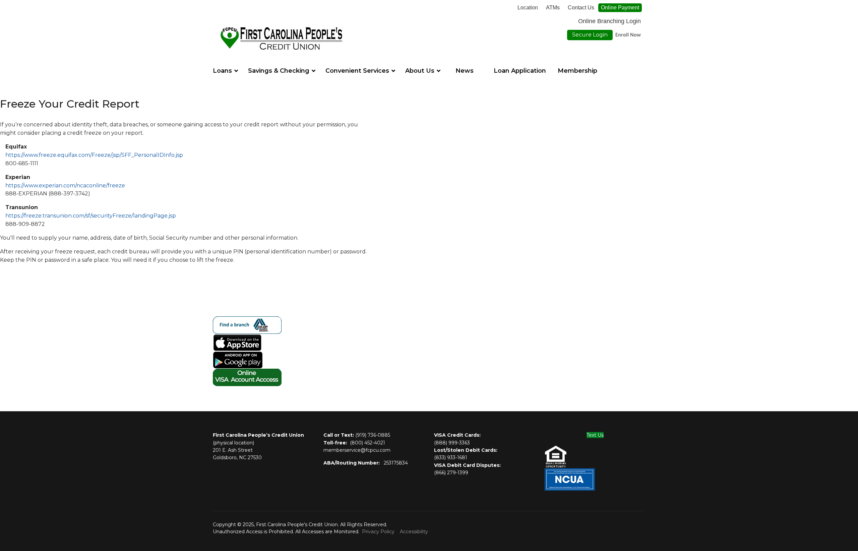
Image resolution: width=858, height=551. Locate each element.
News (464, 70)
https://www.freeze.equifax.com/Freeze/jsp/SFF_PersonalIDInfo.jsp (94, 155)
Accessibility (414, 532)
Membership (577, 70)
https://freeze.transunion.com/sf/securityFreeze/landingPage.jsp (90, 215)
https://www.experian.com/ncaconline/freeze (65, 185)
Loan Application (520, 70)
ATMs (553, 7)
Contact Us (581, 7)
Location (527, 7)
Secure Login (590, 35)
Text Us (595, 435)
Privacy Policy (378, 532)
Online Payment (620, 7)
